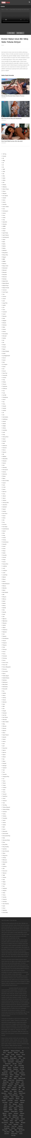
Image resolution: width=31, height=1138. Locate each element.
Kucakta (5, 555)
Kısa (4, 522)
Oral (4, 634)
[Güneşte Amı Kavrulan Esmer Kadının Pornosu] (15, 86)
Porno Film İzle (5, 988)
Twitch (4, 822)
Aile (3, 182)
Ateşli (4, 230)
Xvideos (4, 866)
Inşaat (4, 482)
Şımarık (4, 737)
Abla (4, 175)
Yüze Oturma (6, 903)
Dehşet (4, 322)
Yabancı (4, 873)
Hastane (5, 447)
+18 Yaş (4, 154)
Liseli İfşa (5, 574)
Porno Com (5, 662)
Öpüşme (5, 631)
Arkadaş (5, 224)
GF (3, 412)
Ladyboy (5, 566)
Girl (3, 414)
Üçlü (4, 827)
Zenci (4, 908)
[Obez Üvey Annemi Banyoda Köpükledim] (15, 109)
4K (3, 162)
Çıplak (4, 305)
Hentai (4, 463)
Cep (3, 294)
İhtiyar (4, 476)
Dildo (4, 327)
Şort (4, 745)
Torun (4, 791)
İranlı (4, 485)
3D (3, 158)
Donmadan (5, 333)
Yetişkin (4, 890)
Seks (4, 704)
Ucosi (4, 829)
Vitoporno (5, 855)
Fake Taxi (5, 373)
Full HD (4, 395)
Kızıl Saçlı (5, 526)
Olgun (4, 627)
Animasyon (5, 211)
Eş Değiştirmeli (6, 355)
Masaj (4, 579)
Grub (4, 432)
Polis (4, 647)
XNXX (4, 864)
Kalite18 (4, 506)
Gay (3, 401)
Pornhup (5, 658)
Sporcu (4, 752)
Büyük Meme (6, 283)
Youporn (5, 899)
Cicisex (4, 296)
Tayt (4, 770)
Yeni (4, 886)
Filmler (4, 382)
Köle (4, 533)
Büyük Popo (6, 285)
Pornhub (5, 656)
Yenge (4, 884)
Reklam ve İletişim (15, 1050)
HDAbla (4, 456)
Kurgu (4, 559)
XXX (3, 868)
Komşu (4, 539)
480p (4, 160)
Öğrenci (4, 618)
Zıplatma (5, 910)
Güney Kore (5, 436)
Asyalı (4, 228)
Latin (4, 568)
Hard (4, 443)
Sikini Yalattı (6, 721)
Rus (3, 691)
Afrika (4, 180)
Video (4, 853)
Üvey (4, 842)
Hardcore (5, 445)
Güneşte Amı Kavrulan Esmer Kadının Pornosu (12, 95)
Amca (4, 200)
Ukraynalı (5, 831)
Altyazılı (4, 193)
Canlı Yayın (5, 292)
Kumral (4, 557)
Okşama (4, 623)
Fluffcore (5, 388)
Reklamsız (5, 682)
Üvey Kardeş (6, 846)
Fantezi (4, 377)
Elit (3, 342)
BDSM (4, 261)
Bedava (4, 263)
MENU (3, 6)
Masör (4, 581)
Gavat (4, 399)
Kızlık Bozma (6, 528)
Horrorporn (5, 469)
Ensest (4, 346)
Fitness (4, 384)
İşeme (4, 489)
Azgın (4, 239)
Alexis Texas (6, 189)
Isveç (4, 493)
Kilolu (4, 517)
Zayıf (4, 905)
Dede (4, 318)
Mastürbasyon (6, 583)
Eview (4, 366)
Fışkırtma (5, 386)
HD (3, 454)
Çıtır (4, 307)
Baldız (4, 248)
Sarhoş (4, 697)
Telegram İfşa (6, 776)
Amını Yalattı (6, 206)
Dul (3, 340)
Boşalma (5, 274)
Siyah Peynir (6, 734)
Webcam (5, 859)
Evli (3, 368)
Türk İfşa (5, 805)
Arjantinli (5, 221)
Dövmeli (4, 335)
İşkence (4, 491)
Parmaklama (5, 638)
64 (3, 165)
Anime (4, 213)
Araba (4, 217)
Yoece (4, 894)
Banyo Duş (5, 254)
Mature (4, 585)
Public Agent (6, 675)
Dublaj (4, 338)
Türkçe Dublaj (6, 809)
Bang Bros (5, 252)
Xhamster (5, 862)
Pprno (4, 673)
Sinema (4, 728)
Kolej (4, 535)
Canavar (5, 289)
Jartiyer (4, 500)
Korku (4, 548)
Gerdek (4, 408)
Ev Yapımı (5, 364)
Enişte (4, 344)
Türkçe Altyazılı (6, 807)
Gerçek (4, 406)
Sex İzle (4, 715)
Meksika (5, 588)
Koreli (4, 546)
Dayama (4, 316)
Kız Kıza (4, 524)
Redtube (5, 680)
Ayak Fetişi (5, 232)
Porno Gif (5, 664)
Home (2, 9)
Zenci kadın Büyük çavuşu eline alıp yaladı (12, 141)
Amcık (4, 202)
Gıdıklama (5, 419)
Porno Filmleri (23, 938)
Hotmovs (5, 474)
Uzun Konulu (6, 851)
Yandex (4, 877)
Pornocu (5, 669)
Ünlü (4, 837)
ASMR (4, 226)
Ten (3, 778)
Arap (4, 219)
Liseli (4, 572)
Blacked (4, 270)
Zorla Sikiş (5, 912)
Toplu (4, 789)
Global (4, 421)
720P (4, 169)
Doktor (4, 331)
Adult (4, 178)
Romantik (5, 688)
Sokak (4, 739)
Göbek (4, 423)
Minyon (4, 596)
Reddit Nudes (6, 677)
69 (3, 167)
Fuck (4, 392)
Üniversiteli (5, 833)
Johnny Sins (6, 502)
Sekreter (5, 702)
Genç (4, 403)
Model (4, 603)
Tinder (4, 785)
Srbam (4, 756)
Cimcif (4, 298)
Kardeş (4, 511)
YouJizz (4, 897)
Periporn (5, 642)
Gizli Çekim (5, 417)
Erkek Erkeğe (6, 351)
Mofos (4, 605)
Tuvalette (5, 818)
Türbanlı (5, 800)
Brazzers (5, 276)
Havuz (4, 449)
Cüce (4, 309)
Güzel (4, 439)
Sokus (4, 741)
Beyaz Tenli (5, 265)
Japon (4, 498)
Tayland (4, 767)
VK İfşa (4, 857)
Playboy (4, 645)
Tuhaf (4, 798)
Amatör (4, 197)
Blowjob (5, 272)
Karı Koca (5, 513)
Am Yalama (5, 195)
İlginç (4, 478)
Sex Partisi (5, 717)
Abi (3, 173)
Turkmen (5, 811)
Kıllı (3, 520)
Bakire (4, 246)
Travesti (4, 794)
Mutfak (4, 607)
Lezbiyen (5, 570)
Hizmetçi (5, 467)
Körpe (4, 550)
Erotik (4, 353)
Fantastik (5, 375)
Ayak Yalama (6, 235)
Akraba (4, 184)
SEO (4, 706)
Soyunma (5, 748)
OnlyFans (5, 629)
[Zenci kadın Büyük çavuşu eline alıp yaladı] (15, 132)
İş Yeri (4, 487)
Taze (4, 772)
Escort (4, 357)
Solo (4, 743)
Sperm (4, 750)
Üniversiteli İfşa (6, 835)
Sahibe (4, 693)
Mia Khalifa (5, 592)
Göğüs (4, 425)
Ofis (4, 616)
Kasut (4, 515)
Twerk (4, 820)
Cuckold (5, 311)
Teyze (4, 780)
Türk (4, 802)
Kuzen (4, 561)
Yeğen (4, 881)
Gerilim (4, 410)
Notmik (4, 612)
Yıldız (4, 892)
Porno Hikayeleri (7, 666)
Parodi (4, 640)
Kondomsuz (5, 542)
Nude (4, 614)
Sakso (4, 695)
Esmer (7, 9)
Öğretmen (5, 620)
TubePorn (5, 796)
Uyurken (5, 848)
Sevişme (5, 713)
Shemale (5, 719)
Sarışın (4, 699)
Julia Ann (5, 504)
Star (3, 759)
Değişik (4, 320)
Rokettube (5, 686)
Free (4, 390)
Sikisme (4, 726)
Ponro (4, 651)
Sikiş (4, 723)
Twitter (4, 824)
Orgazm (4, 636)
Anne (4, 215)
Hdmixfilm (5, 458)
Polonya (5, 649)
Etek (4, 362)
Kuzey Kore (5, 563)
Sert (3, 708)
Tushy (4, 813)
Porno (4, 660)
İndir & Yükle (6, 480)
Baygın (4, 257)
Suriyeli (4, 763)
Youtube (5, 901)
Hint (4, 465)
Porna (4, 653)
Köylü (4, 553)
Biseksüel (5, 268)
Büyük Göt (5, 281)
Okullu (4, 625)
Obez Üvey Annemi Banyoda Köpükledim (11, 118)
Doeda (4, 329)
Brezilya (4, 278)
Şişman (4, 730)
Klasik (4, 531)
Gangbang (5, 397)
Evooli (4, 371)
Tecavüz (5, 774)
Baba (4, 241)
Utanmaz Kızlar (6, 840)
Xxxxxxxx (5, 870)
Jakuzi (4, 496)
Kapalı (4, 509)
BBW (4, 259)
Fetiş (4, 379)
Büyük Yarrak (6, 287)
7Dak (4, 171)
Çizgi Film (5, 303)
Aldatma (5, 186)
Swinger (4, 765)
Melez (4, 590)
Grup (4, 434)
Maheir (4, 577)
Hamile (4, 441)
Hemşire (4, 460)
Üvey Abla (5, 844)
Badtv (4, 243)
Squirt (4, 754)
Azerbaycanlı (6, 237)
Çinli (4, 300)
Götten (4, 428)
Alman (4, 191)
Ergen (4, 349)
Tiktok (4, 783)
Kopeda (4, 544)
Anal (4, 208)
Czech (4, 314)
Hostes (4, 471)
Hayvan (4, 452)
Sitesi (4, 732)
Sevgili (4, 710)
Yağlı (4, 875)
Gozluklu (5, 430)
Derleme (4, 325)
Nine (4, 610)
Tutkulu (4, 816)
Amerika (4, 204)
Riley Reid (5, 684)
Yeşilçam (5, 888)
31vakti (4, 156)
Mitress (4, 599)
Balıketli (4, 250)
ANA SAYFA (6, 1050)
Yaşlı (4, 879)
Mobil (4, 601)
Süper (4, 761)
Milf (3, 594)
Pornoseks (5, 671)
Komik (4, 537)
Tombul (4, 787)
